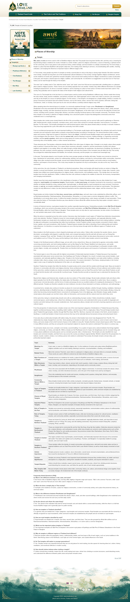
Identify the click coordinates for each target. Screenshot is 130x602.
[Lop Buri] (77, 39)
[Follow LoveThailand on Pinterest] (56, 589)
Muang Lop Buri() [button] (19, 66)
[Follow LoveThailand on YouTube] (67, 589)
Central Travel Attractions (26, 19)
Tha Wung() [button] (17, 81)
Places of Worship (53, 19)
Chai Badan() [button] (17, 76)
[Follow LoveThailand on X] (72, 589)
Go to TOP (118, 558)
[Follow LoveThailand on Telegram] (83, 589)
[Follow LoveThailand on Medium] (89, 589)
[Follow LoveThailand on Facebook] (50, 589)
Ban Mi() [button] (16, 86)
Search (116, 6)
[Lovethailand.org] (20, 6)
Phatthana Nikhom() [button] (19, 71)
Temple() (14, 62)
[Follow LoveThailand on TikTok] (78, 589)
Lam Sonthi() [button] (17, 90)
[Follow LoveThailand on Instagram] (61, 589)
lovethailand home (13, 19)
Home (117, 10)
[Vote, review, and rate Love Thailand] (20, 43)
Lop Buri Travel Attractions (40, 19)
